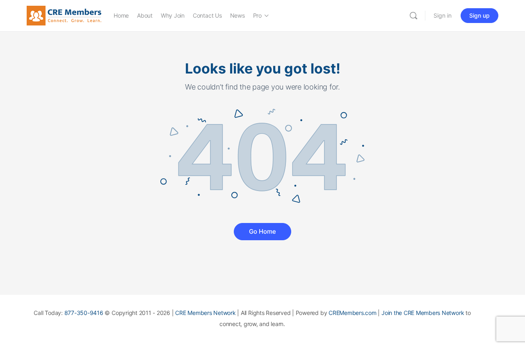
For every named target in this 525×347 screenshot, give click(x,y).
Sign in (443, 15)
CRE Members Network (205, 312)
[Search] (413, 16)
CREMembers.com (353, 312)
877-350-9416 (83, 312)
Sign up (479, 15)
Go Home (262, 231)
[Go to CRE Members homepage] (64, 15)
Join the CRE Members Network (422, 312)
